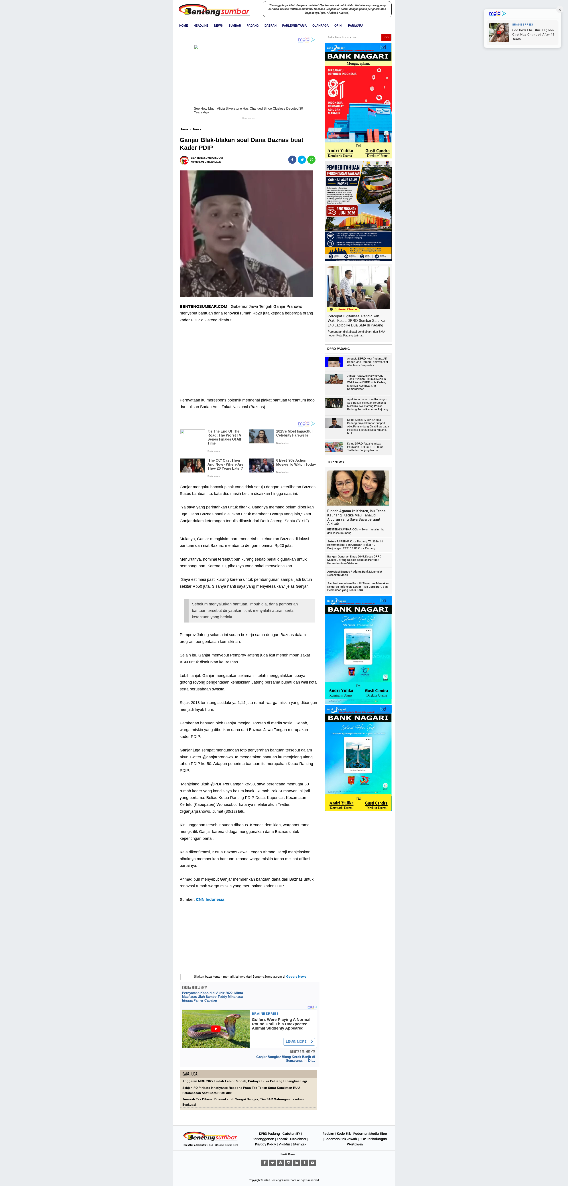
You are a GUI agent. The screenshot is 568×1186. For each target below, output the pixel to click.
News (218, 25)
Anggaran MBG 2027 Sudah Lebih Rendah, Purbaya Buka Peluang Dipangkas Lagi (244, 1081)
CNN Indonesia (210, 899)
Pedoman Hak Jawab (341, 1139)
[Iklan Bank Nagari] (358, 703)
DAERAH (270, 25)
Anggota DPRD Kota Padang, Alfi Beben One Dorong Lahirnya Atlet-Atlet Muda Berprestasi (368, 362)
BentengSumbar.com (283, 1180)
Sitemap (299, 1144)
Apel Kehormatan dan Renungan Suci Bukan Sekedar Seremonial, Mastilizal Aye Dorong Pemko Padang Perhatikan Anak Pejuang (367, 404)
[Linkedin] (296, 1163)
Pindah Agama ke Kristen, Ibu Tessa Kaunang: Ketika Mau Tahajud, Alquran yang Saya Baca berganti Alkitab (356, 517)
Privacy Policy (265, 1144)
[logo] (210, 1140)
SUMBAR (235, 25)
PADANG (253, 25)
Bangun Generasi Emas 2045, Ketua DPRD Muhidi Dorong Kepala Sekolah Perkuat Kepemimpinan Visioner (354, 560)
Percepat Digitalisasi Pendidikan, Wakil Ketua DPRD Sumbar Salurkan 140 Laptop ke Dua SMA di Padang (357, 320)
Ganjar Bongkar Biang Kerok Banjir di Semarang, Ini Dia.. (285, 1058)
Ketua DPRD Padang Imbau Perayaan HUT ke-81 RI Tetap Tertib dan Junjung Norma (365, 447)
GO (387, 37)
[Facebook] (264, 1163)
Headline (201, 25)
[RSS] (312, 1163)
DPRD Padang (269, 1133)
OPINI (338, 25)
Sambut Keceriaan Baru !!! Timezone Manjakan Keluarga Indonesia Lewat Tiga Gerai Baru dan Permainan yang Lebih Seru (358, 587)
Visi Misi (284, 1144)
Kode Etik (344, 1133)
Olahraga (320, 25)
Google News (296, 976)
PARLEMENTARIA (294, 25)
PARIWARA (355, 25)
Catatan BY (291, 1133)
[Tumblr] (304, 1163)
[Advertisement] (248, 357)
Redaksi (328, 1133)
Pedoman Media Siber (370, 1133)
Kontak (282, 1139)
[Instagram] (288, 1163)
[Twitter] (272, 1163)
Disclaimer (298, 1139)
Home (183, 25)
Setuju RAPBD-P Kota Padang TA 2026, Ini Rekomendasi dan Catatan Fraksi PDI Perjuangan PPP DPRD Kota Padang (355, 545)
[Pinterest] (280, 1163)
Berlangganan (263, 1139)
